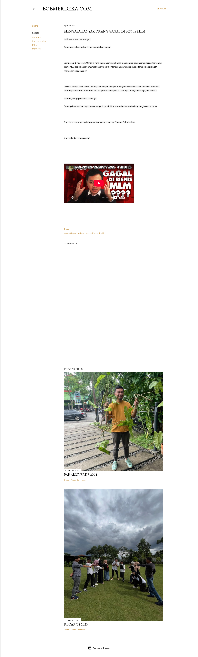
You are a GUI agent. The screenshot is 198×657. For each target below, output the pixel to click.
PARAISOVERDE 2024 (80, 474)
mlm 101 (36, 48)
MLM (35, 45)
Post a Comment (78, 480)
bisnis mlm (37, 37)
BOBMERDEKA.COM (67, 8)
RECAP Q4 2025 (76, 624)
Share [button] (35, 26)
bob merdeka (39, 41)
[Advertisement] (113, 340)
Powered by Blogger (101, 648)
